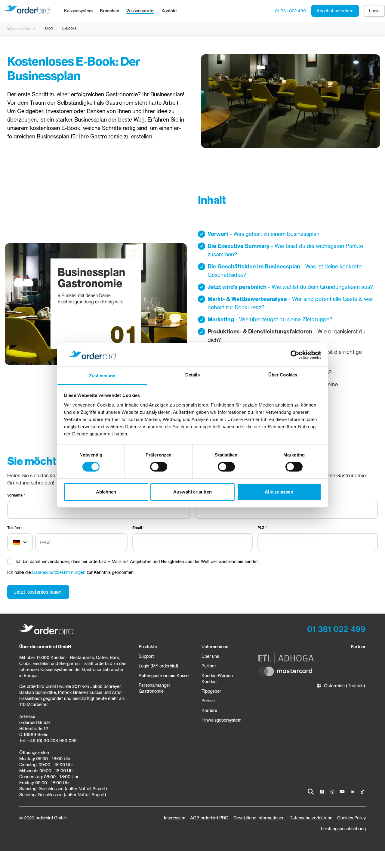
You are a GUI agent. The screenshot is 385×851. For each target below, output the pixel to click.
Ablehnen (106, 491)
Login (374, 11)
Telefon (13, 527)
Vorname (15, 495)
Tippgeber (211, 691)
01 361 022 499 (290, 11)
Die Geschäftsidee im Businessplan (254, 266)
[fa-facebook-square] (322, 792)
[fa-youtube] (342, 792)
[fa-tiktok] (362, 792)
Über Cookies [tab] (282, 374)
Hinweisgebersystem (222, 720)
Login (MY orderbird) (158, 666)
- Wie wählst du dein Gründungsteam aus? (319, 286)
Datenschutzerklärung (310, 818)
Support (146, 656)
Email (137, 527)
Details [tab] (192, 374)
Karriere (209, 710)
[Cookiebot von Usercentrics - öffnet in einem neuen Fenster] (295, 354)
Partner (209, 666)
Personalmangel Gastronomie (154, 688)
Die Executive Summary (239, 246)
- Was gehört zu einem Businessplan (273, 234)
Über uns (210, 656)
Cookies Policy (351, 818)
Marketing (221, 319)
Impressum (174, 818)
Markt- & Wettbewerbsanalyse (247, 299)
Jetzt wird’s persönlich (237, 286)
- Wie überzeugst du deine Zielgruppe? (283, 319)
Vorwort (218, 234)
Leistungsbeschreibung (343, 828)
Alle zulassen (279, 491)
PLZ (260, 527)
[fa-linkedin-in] (352, 792)
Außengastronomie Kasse (164, 675)
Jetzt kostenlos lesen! (38, 592)
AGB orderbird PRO (209, 818)
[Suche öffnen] (311, 792)
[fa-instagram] (332, 792)
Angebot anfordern (335, 11)
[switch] (158, 467)
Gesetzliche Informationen (259, 818)
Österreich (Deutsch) (344, 686)
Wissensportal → (21, 28)
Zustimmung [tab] (102, 375)
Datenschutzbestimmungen (58, 572)
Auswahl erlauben (192, 491)
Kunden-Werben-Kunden (218, 678)
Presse (208, 701)
